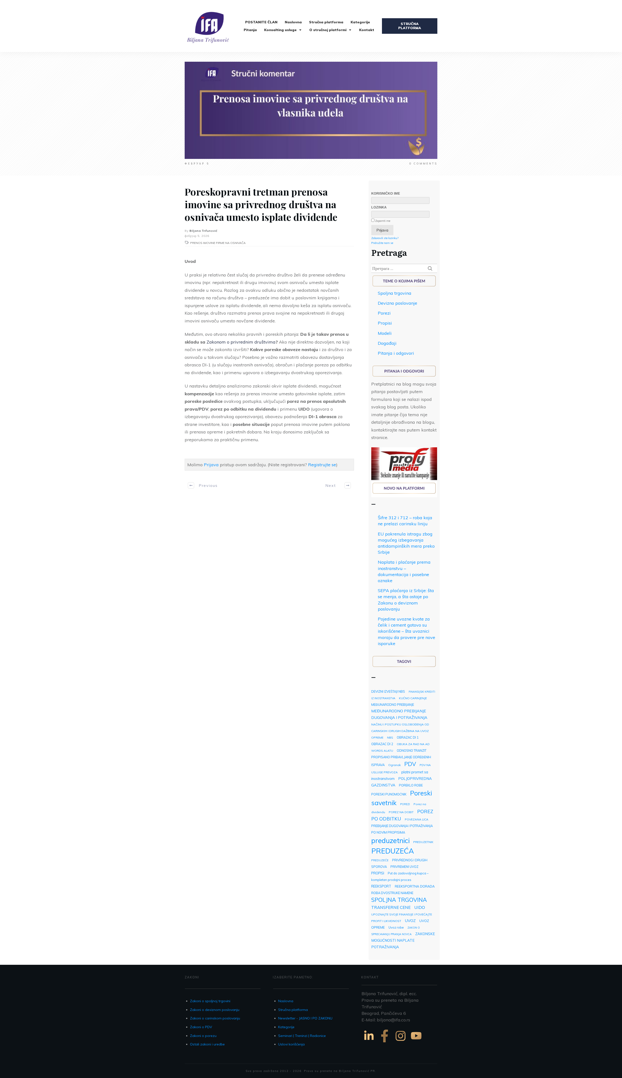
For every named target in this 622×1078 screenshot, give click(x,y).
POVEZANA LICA (416, 819)
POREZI (405, 804)
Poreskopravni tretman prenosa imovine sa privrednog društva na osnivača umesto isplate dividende (261, 204)
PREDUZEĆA (392, 850)
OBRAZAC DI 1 (408, 737)
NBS (390, 737)
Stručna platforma (293, 1010)
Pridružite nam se (382, 243)
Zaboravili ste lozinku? (384, 238)
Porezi (384, 313)
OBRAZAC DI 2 (382, 744)
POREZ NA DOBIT (401, 812)
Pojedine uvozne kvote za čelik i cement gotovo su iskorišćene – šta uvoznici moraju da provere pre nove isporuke (406, 631)
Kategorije (286, 1027)
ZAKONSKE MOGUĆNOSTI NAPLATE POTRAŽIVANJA (403, 940)
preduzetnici (390, 840)
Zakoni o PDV (201, 1027)
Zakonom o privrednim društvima (241, 342)
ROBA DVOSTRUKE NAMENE (392, 893)
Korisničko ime (385, 193)
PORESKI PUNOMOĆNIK (388, 794)
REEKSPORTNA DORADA (415, 886)
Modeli (385, 333)
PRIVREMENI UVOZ (404, 867)
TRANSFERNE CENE (391, 907)
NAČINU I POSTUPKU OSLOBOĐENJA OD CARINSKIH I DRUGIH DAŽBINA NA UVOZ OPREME (400, 731)
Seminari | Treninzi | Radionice (302, 1036)
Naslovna (285, 1001)
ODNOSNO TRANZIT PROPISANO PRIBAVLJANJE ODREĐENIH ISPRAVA (401, 758)
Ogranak (394, 765)
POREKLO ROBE (411, 785)
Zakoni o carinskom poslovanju (215, 1018)
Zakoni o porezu (203, 1036)
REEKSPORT (381, 886)
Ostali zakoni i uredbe (207, 1044)
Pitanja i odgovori (396, 353)
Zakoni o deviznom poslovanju (214, 1010)
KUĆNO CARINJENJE (413, 698)
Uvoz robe (396, 927)
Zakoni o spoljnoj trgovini (210, 1001)
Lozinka (379, 207)
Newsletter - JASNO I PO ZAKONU (305, 1018)
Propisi (385, 323)
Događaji (387, 343)
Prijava (211, 464)
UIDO (419, 907)
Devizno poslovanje (397, 303)
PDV (410, 764)
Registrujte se (322, 464)
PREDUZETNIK (423, 842)
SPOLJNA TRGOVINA (399, 899)
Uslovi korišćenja (291, 1044)
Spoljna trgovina (394, 293)
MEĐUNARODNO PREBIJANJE (392, 705)
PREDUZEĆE (380, 860)
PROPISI (377, 873)
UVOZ (410, 920)
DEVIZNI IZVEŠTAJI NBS (388, 691)
